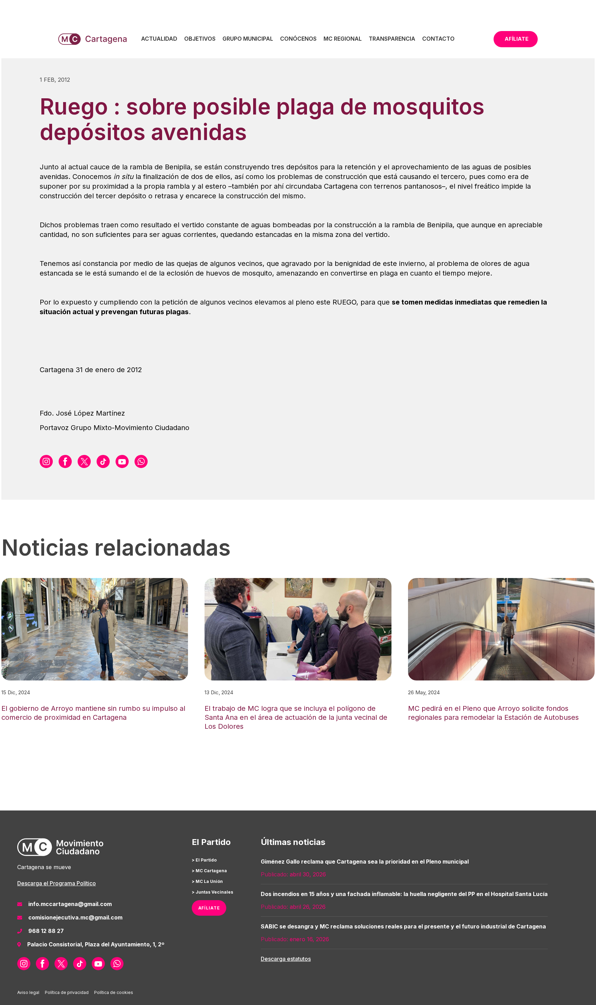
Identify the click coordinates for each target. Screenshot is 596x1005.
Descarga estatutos (286, 958)
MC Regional (343, 38)
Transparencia (392, 38)
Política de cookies (113, 992)
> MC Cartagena (209, 870)
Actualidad (159, 38)
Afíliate (516, 39)
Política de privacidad (67, 992)
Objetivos (200, 38)
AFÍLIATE (209, 908)
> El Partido (204, 860)
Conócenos (298, 38)
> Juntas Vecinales (212, 892)
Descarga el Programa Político (56, 883)
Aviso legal (28, 992)
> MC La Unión (207, 881)
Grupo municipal (247, 38)
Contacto (438, 38)
